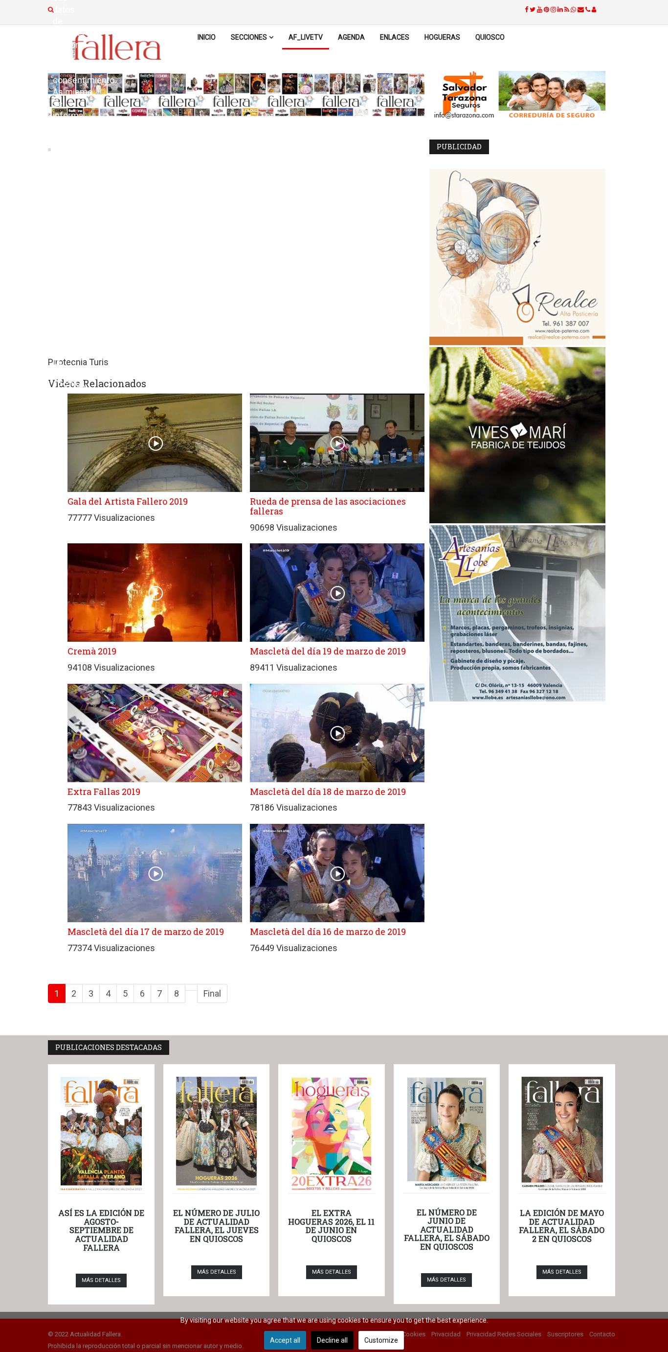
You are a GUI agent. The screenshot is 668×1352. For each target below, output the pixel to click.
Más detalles (101, 1280)
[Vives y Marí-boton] (522, 435)
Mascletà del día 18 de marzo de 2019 (328, 791)
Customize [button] (381, 1340)
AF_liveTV (306, 37)
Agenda (351, 37)
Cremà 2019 (91, 651)
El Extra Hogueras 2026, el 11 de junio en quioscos (331, 1226)
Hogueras (442, 37)
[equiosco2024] (236, 94)
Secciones (249, 37)
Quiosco (490, 37)
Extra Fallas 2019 (103, 791)
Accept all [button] (285, 1340)
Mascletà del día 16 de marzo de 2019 (328, 931)
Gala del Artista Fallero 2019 (127, 501)
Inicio (207, 37)
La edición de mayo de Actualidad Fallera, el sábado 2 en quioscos (561, 1226)
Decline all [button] (332, 1340)
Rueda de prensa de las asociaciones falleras (328, 506)
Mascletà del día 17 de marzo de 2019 (145, 931)
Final (212, 993)
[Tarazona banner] (522, 95)
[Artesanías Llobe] (522, 613)
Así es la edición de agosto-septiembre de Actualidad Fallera (101, 1230)
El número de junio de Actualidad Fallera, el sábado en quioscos (447, 1229)
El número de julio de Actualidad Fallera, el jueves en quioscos (216, 1226)
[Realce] (522, 257)
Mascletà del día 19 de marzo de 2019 (328, 651)
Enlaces (394, 37)
